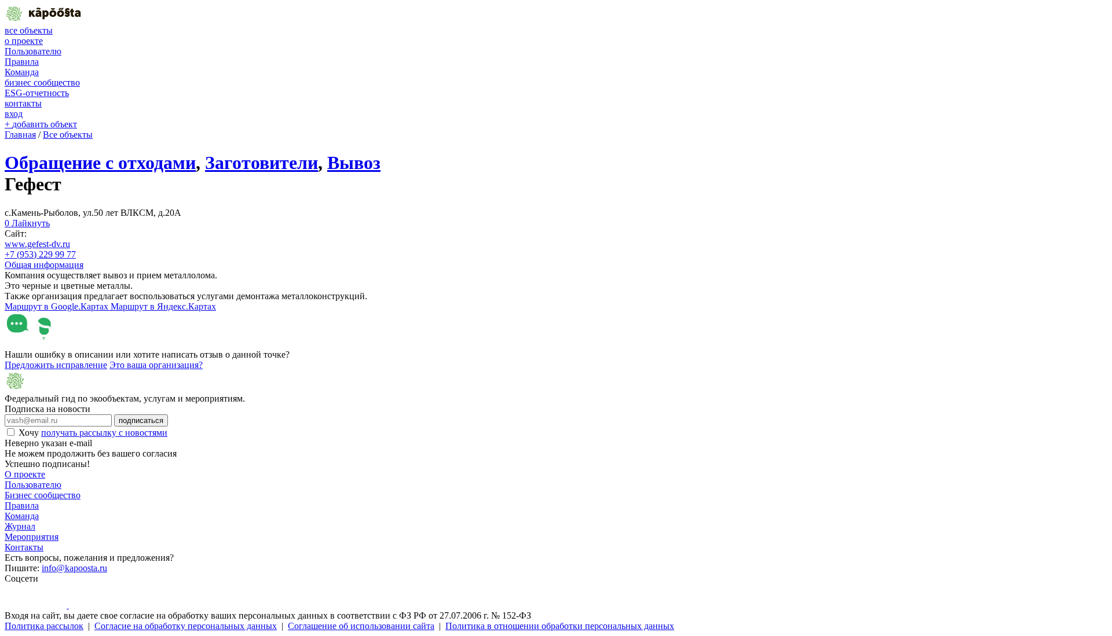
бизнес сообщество (42, 82)
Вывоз (354, 162)
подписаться (141, 420)
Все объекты (68, 134)
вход (14, 114)
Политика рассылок (44, 626)
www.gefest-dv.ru (37, 244)
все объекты (29, 30)
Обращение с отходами (100, 162)
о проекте (24, 41)
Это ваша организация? (156, 365)
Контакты (24, 547)
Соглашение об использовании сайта (361, 626)
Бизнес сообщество (43, 495)
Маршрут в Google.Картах (58, 306)
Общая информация (44, 265)
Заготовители (261, 162)
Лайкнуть (27, 223)
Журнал (20, 526)
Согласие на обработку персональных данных (185, 626)
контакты (23, 103)
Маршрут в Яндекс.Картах (163, 306)
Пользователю (33, 51)
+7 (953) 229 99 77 (40, 254)
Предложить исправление (56, 365)
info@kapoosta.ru (74, 568)
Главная (20, 134)
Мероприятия (31, 537)
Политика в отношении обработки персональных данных (559, 626)
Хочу (93, 433)
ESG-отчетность (37, 93)
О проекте (25, 474)
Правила (22, 62)
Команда (22, 72)
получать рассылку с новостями (104, 433)
